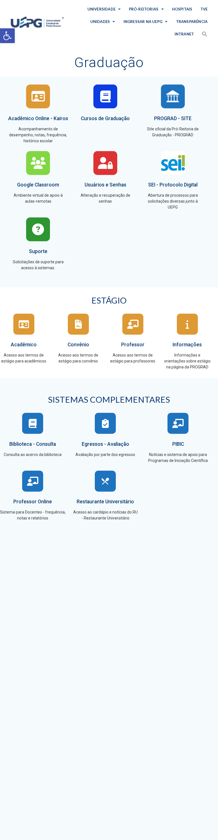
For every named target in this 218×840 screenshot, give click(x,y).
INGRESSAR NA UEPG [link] (142, 21)
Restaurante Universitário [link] (105, 501)
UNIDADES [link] (100, 21)
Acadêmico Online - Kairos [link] (38, 118)
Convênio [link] (78, 344)
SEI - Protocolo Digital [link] (173, 185)
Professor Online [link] (32, 501)
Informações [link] (187, 344)
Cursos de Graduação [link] (105, 118)
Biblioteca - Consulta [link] (32, 444)
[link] (7, 35)
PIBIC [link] (178, 444)
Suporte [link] (38, 251)
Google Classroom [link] (38, 185)
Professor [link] (132, 344)
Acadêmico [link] (24, 344)
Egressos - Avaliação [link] (105, 444)
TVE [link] (203, 9)
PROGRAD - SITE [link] (173, 118)
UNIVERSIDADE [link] (101, 9)
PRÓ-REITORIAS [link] (144, 9)
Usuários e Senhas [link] (105, 185)
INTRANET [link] (184, 34)
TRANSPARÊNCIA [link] (191, 21)
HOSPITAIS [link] (182, 9)
